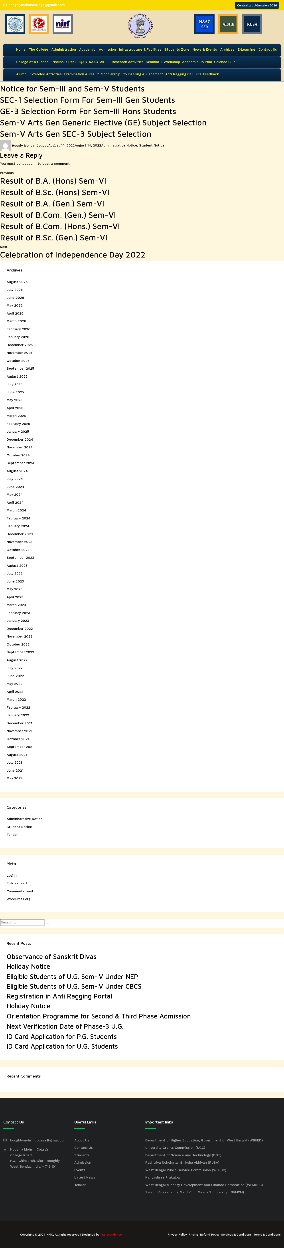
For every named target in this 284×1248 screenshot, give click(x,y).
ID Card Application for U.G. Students (62, 1046)
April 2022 (15, 692)
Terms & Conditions (267, 1234)
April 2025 (15, 408)
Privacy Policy (177, 1234)
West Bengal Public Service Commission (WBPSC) (185, 1170)
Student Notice (151, 146)
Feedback (211, 74)
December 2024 (20, 440)
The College (38, 50)
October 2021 (18, 739)
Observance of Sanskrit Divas (52, 956)
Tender (12, 835)
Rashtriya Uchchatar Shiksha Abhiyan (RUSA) (182, 1163)
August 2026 (17, 282)
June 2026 (15, 298)
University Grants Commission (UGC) (175, 1148)
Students (82, 1155)
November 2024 (20, 447)
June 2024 (15, 487)
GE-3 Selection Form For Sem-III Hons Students (88, 111)
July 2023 (15, 573)
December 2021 (19, 723)
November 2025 (19, 353)
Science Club (224, 62)
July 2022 (15, 668)
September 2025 (20, 368)
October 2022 (18, 644)
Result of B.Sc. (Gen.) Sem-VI (53, 237)
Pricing (193, 1234)
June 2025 (15, 392)
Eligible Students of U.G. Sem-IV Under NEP (72, 976)
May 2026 (14, 305)
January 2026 (18, 337)
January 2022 (18, 715)
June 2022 (15, 676)
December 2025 (20, 345)
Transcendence (111, 1234)
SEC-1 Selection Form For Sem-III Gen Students (87, 100)
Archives (227, 50)
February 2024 (18, 518)
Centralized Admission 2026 (257, 5)
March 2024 (16, 510)
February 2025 (18, 424)
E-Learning (246, 50)
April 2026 (15, 313)
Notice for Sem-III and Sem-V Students (72, 88)
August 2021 (17, 755)
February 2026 (18, 329)
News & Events (205, 50)
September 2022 (20, 652)
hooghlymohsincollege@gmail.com (36, 5)
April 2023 (15, 597)
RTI (198, 74)
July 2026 (15, 290)
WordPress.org (18, 899)
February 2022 (18, 707)
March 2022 (16, 699)
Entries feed (17, 883)
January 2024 (18, 526)
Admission (107, 50)
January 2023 (18, 621)
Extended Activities (46, 74)
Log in (12, 876)
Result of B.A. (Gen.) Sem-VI (52, 203)
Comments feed (20, 891)
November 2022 (19, 636)
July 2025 (14, 384)
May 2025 (14, 400)
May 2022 (14, 684)
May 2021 (14, 778)
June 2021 (15, 771)
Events (79, 1170)
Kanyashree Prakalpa (162, 1177)
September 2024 (20, 463)
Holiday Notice (28, 966)
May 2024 (15, 495)
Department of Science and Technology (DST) (183, 1155)
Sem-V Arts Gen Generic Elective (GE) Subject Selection (103, 122)
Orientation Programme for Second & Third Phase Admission (99, 1016)
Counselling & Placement (142, 74)
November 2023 (19, 542)
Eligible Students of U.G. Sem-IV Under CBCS (74, 986)
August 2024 (17, 471)
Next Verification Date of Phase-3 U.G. (65, 1026)
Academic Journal (197, 62)
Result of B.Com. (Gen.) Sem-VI (58, 215)
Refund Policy (209, 1234)
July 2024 (15, 479)
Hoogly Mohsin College (30, 146)
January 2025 (18, 432)
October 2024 (18, 455)
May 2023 (14, 589)
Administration (63, 50)
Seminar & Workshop (163, 62)
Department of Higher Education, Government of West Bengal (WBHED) (204, 1140)
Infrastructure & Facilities (140, 50)
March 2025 (16, 416)
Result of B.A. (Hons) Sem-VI (53, 180)
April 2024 (15, 503)
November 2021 (19, 731)
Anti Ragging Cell (179, 74)
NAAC (93, 62)
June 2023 (15, 581)
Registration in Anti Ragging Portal (59, 996)
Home (21, 50)
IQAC (83, 62)
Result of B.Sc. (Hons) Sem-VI (54, 192)
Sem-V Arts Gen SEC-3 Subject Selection (75, 134)
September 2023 (20, 558)
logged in (29, 164)
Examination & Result (81, 74)
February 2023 (18, 613)
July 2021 (14, 763)
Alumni (21, 74)
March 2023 (16, 605)
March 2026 (16, 321)
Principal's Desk (64, 62)
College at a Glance (32, 62)
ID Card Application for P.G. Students (62, 1036)
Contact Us (267, 50)
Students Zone (177, 50)
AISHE (105, 62)
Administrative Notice (119, 146)
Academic (87, 50)
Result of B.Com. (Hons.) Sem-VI (60, 226)
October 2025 (18, 361)
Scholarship (110, 74)
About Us (81, 1140)
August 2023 (17, 566)
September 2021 (20, 747)
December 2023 (20, 534)
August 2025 (17, 376)
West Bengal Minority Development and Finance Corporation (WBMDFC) (204, 1185)
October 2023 (18, 550)
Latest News (84, 1177)
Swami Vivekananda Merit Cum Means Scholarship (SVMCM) (194, 1192)
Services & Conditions (236, 1234)
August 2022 (17, 660)
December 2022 (20, 629)
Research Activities (128, 62)
